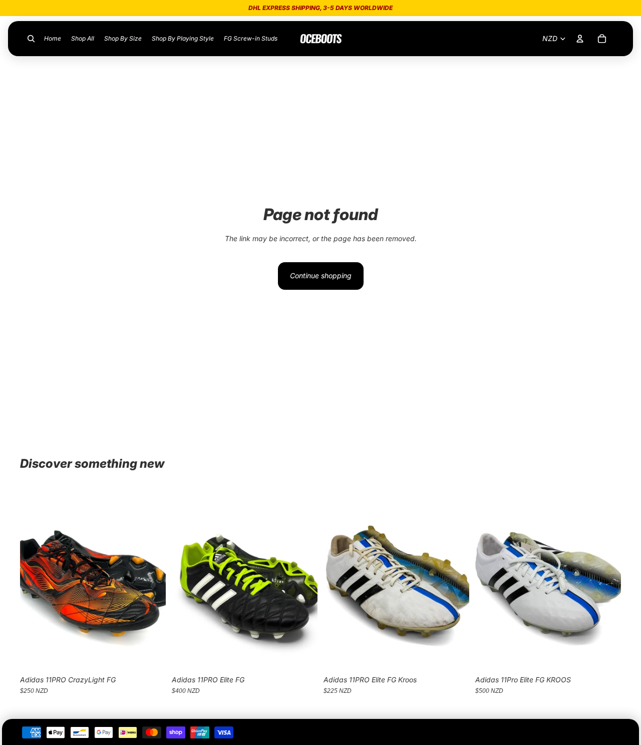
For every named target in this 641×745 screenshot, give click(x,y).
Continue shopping (321, 275)
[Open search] (31, 39)
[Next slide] (151, 579)
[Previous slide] (35, 579)
